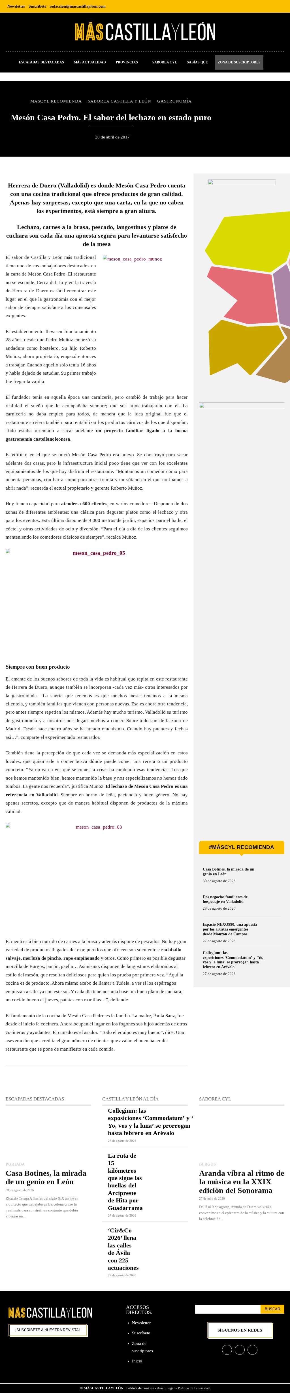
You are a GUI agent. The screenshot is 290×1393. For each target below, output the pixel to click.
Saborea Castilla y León (119, 101)
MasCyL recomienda (56, 101)
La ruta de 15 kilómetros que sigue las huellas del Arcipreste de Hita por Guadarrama (125, 1181)
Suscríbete (141, 1333)
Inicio (137, 1361)
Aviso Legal (166, 1388)
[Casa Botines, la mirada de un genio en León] (270, 876)
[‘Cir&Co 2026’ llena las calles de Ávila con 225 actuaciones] (166, 1235)
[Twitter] (279, 6)
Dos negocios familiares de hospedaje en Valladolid (225, 899)
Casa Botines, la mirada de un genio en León (46, 1177)
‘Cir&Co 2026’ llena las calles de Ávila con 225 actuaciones (123, 1249)
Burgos (207, 1164)
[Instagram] (267, 6)
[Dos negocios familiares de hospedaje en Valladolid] (270, 904)
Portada (15, 1164)
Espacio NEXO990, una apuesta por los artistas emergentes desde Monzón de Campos (230, 929)
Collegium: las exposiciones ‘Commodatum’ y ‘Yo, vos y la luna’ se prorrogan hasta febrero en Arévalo (233, 960)
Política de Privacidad (194, 1388)
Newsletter (141, 1323)
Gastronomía (174, 101)
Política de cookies (140, 1388)
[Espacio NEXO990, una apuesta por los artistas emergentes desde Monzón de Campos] (270, 931)
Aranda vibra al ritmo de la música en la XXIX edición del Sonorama (241, 1182)
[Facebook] (254, 6)
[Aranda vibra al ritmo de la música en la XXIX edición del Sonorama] (241, 1134)
